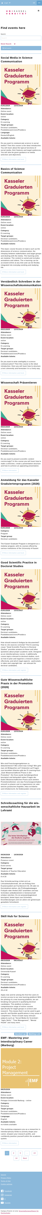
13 (35, 1153)
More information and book (14, 159)
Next (25, 1158)
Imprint (3, 1175)
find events (7, 48)
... (27, 1153)
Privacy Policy (6, 1178)
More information (10, 470)
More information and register (15, 670)
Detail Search (6, 44)
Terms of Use (6, 1181)
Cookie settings (6, 1184)
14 (16, 1158)
